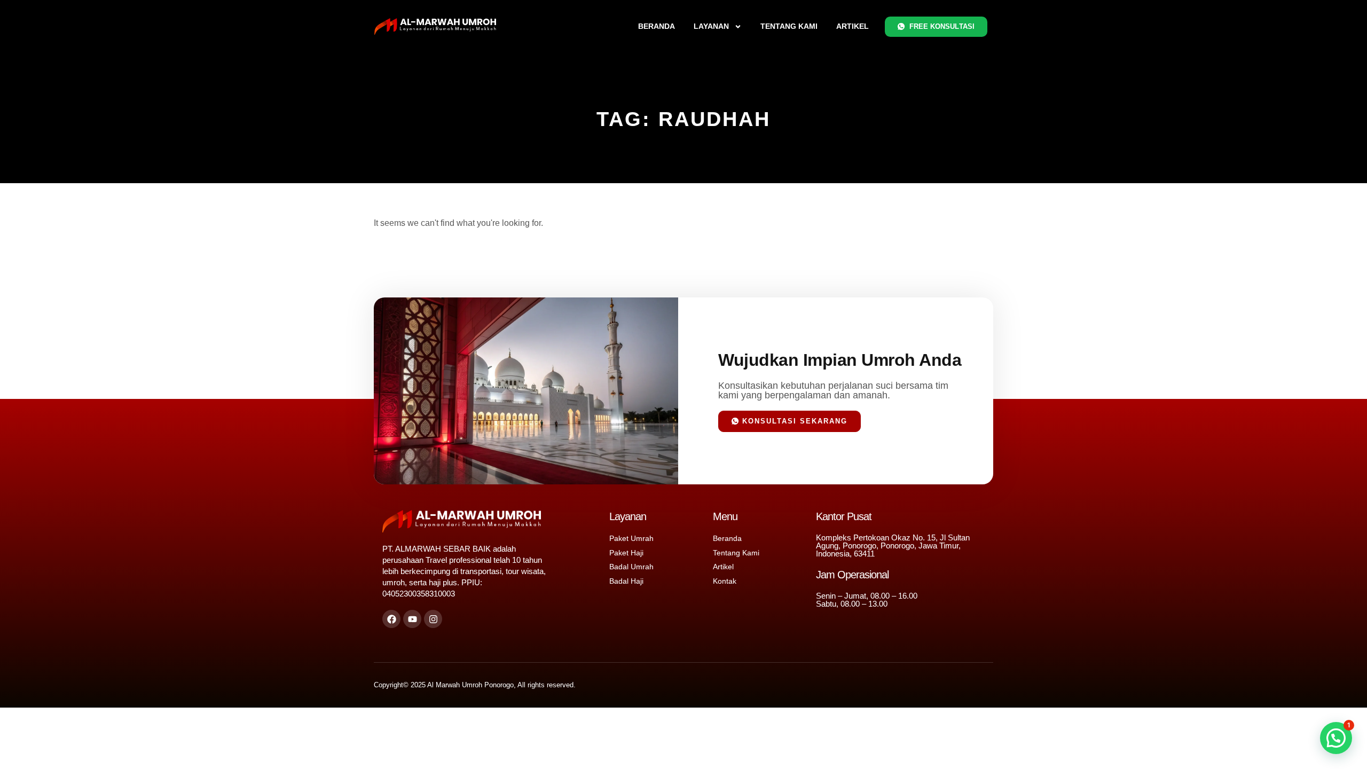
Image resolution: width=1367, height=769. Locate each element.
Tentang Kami (789, 26)
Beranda (656, 26)
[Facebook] (391, 619)
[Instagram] (433, 619)
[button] (1336, 738)
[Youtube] (412, 619)
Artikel (852, 26)
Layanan (711, 26)
